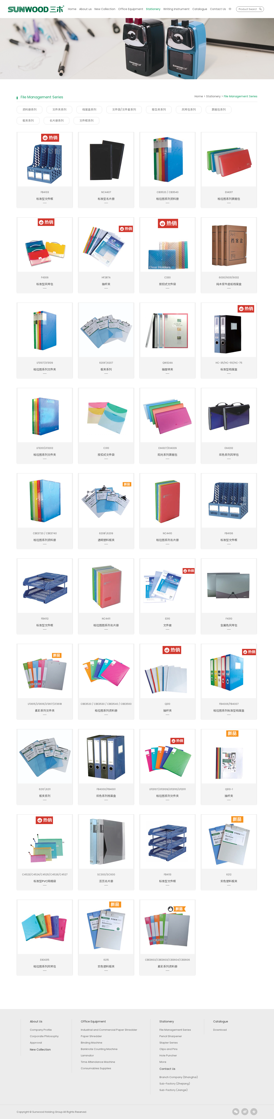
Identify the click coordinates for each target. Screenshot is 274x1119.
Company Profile (41, 1030)
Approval (36, 1043)
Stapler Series (168, 1043)
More (162, 1062)
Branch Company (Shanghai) (178, 1077)
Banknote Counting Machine (99, 1049)
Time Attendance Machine (98, 1062)
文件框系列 (86, 121)
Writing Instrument (176, 9)
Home (72, 9)
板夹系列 (28, 121)
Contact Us (218, 9)
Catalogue (199, 9)
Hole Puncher (168, 1055)
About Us (36, 1021)
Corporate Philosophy (44, 1036)
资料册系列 (29, 110)
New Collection (104, 9)
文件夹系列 (59, 110)
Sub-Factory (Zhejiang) (174, 1083)
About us (85, 9)
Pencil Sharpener (170, 1036)
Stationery (153, 9)
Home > (200, 96)
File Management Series (175, 1030)
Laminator (87, 1055)
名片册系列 (57, 121)
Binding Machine (91, 1043)
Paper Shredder (91, 1036)
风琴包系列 (189, 110)
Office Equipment (130, 9)
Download (220, 1030)
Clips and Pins (168, 1049)
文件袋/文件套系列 (124, 110)
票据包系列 (219, 110)
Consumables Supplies (96, 1068)
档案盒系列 (89, 110)
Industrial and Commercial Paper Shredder (109, 1030)
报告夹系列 (159, 110)
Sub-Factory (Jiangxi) (173, 1090)
